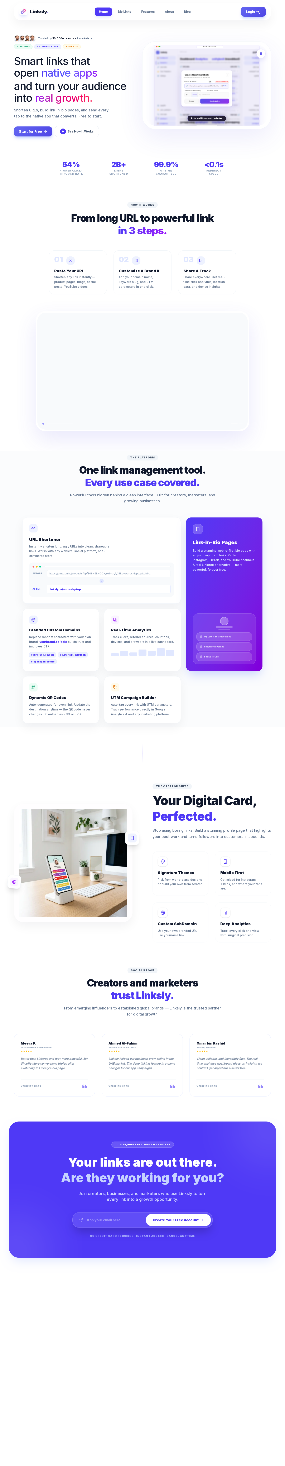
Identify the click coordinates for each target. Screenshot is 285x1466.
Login (250, 12)
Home (103, 11)
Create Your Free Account (176, 1220)
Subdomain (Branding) (192, 86)
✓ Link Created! (215, 105)
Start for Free (30, 131)
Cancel (191, 105)
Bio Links (124, 11)
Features (148, 11)
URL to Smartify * (190, 77)
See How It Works (81, 131)
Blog (187, 11)
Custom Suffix (212, 86)
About (169, 11)
